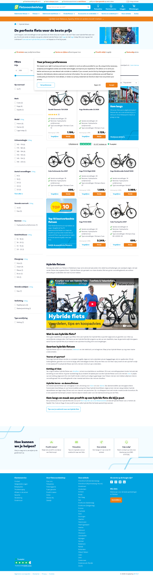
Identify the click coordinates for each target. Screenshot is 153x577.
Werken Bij (50, 498)
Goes (80, 514)
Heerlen (81, 528)
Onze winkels (126, 14)
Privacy (44, 574)
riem (129, 374)
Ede (79, 500)
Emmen (81, 508)
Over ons (49, 481)
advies (133, 52)
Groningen (81, 517)
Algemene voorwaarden (22, 574)
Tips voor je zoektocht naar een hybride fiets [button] (63, 409)
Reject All (97, 85)
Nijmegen (81, 539)
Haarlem (81, 519)
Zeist (80, 558)
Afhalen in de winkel (21, 492)
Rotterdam (82, 549)
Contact (17, 481)
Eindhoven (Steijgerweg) (86, 506)
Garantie (17, 495)
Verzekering (18, 498)
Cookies (51, 574)
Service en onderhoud (109, 14)
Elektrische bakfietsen (50, 14)
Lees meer (133, 65)
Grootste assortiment (74, 1)
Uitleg (22, 120)
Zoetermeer (82, 560)
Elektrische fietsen (21, 14)
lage (72, 37)
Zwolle (80, 566)
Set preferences (45, 85)
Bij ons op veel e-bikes (102, 1)
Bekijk (68, 137)
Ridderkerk (82, 544)
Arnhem (81, 492)
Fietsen (35, 14)
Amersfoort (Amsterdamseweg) (88, 481)
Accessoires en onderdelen (87, 14)
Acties (136, 14)
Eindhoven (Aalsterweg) (86, 503)
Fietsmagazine (51, 487)
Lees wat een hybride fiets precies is (34, 39)
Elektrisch (76, 350)
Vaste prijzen (51, 1)
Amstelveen (82, 486)
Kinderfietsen (68, 14)
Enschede (81, 511)
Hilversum (81, 533)
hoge (64, 37)
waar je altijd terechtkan (28, 52)
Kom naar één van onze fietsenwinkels (93, 401)
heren (92, 386)
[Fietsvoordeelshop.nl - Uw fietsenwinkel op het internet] (28, 7)
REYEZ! (136, 574)
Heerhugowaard (83, 525)
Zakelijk (48, 501)
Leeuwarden (82, 536)
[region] (77, 74)
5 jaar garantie (51, 490)
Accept (111, 85)
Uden (80, 555)
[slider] (15, 75)
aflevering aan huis (68, 52)
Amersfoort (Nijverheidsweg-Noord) (90, 484)
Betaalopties (18, 487)
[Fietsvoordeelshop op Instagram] (115, 482)
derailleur (76, 371)
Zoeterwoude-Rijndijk (85, 563)
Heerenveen (82, 522)
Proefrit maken (51, 492)
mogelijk (103, 52)
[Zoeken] (88, 7)
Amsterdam (82, 489)
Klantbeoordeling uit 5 (32, 1)
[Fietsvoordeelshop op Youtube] (120, 482)
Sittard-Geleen (83, 552)
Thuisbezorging (19, 490)
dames (102, 386)
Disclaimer (36, 574)
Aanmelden (116, 500)
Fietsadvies (50, 484)
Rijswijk (80, 547)
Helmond (81, 530)
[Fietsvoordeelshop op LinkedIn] (124, 482)
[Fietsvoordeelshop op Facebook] (111, 482)
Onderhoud (18, 501)
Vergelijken (54, 137)
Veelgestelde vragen (21, 484)
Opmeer (81, 541)
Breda (80, 495)
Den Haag (81, 497)
